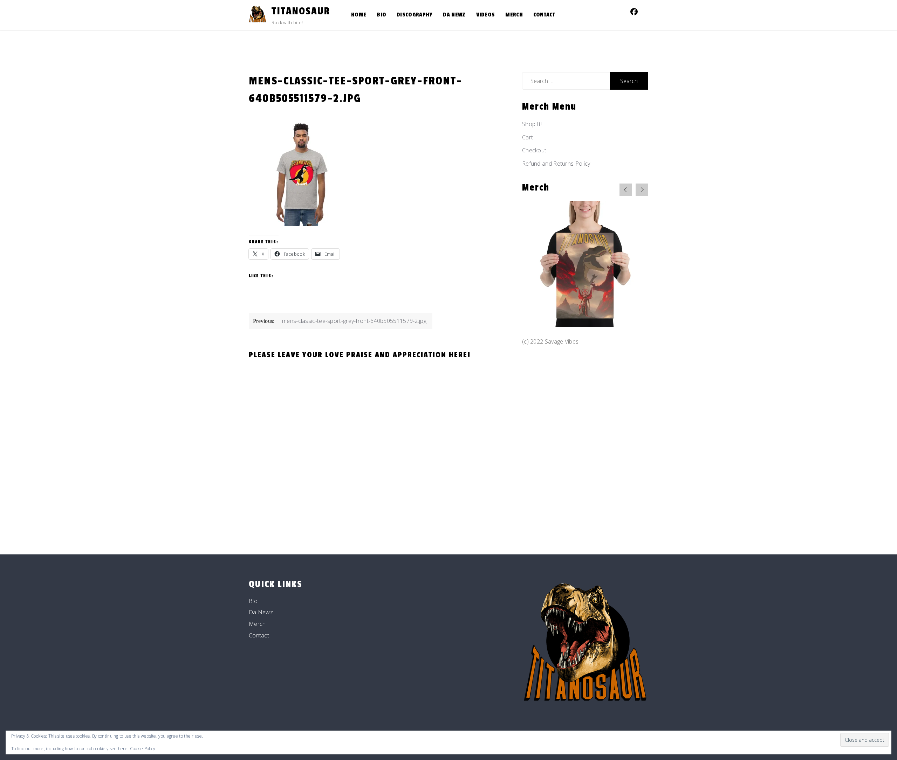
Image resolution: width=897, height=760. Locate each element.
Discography (414, 14)
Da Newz (454, 14)
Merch (514, 14)
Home (358, 14)
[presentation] (625, 190)
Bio (381, 14)
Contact (544, 14)
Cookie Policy (143, 749)
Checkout (534, 150)
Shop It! (532, 124)
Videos (485, 14)
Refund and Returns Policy (556, 163)
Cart (527, 137)
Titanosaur (301, 11)
